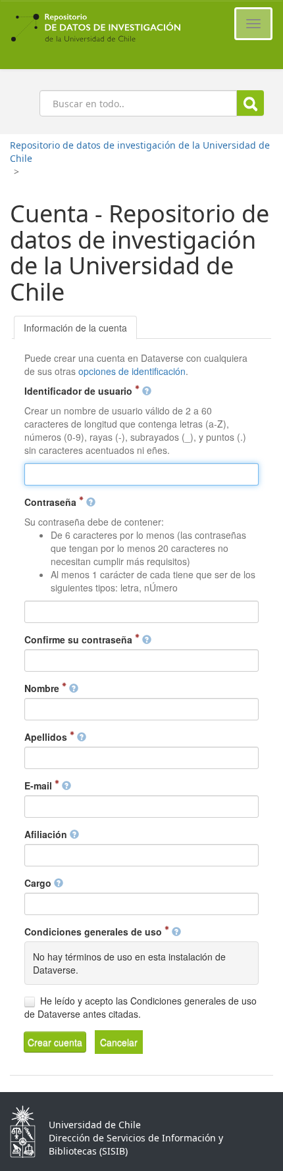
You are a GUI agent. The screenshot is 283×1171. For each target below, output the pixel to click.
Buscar (250, 103)
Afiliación (47, 834)
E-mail (39, 785)
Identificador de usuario (79, 390)
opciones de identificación (132, 371)
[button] (55, 1042)
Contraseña (51, 502)
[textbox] (141, 474)
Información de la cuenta (75, 327)
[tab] (75, 327)
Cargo (39, 882)
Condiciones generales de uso (94, 931)
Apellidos (47, 736)
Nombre (43, 688)
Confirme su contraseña (79, 639)
